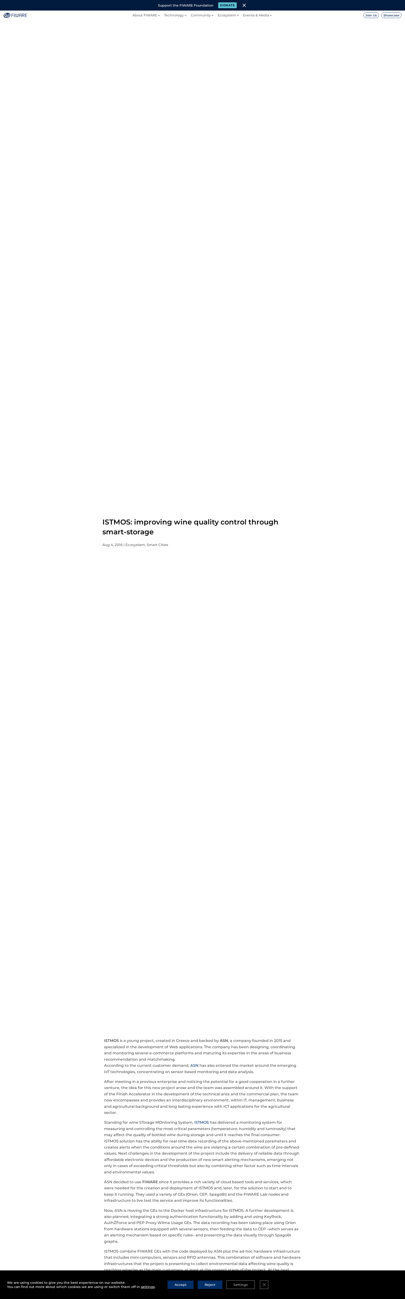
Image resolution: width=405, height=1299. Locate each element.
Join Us (371, 15)
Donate (227, 5)
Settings (240, 1285)
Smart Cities (157, 545)
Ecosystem (135, 545)
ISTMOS (201, 1122)
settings (148, 1287)
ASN (194, 1065)
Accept (181, 1285)
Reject (210, 1285)
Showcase (391, 15)
